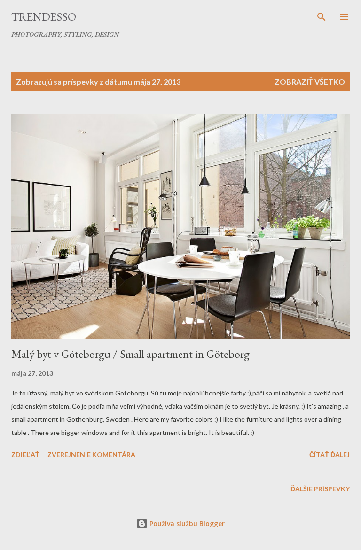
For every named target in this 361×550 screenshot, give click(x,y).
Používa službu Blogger (186, 523)
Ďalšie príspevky (320, 489)
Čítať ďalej (329, 454)
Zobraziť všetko (310, 81)
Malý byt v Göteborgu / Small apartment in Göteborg (130, 354)
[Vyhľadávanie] (321, 17)
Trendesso (43, 16)
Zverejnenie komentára (91, 454)
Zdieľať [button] (25, 454)
